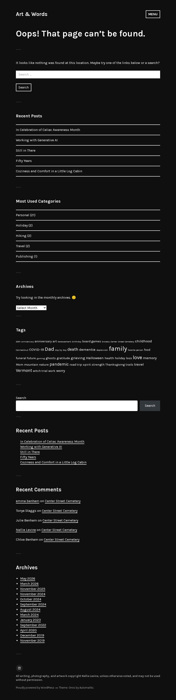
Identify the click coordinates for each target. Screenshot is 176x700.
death (72, 349)
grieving (78, 358)
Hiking (21, 236)
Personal (22, 215)
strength (98, 364)
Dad (49, 349)
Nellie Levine (26, 530)
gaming (41, 358)
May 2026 (27, 578)
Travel (20, 246)
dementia (87, 349)
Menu (153, 14)
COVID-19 (36, 349)
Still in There (25, 150)
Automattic (86, 687)
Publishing (24, 256)
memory (150, 358)
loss (129, 358)
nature (44, 364)
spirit (87, 364)
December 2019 (32, 635)
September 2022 (33, 625)
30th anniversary (25, 341)
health (109, 358)
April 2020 (28, 630)
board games (91, 341)
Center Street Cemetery (122, 341)
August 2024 (30, 609)
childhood (143, 341)
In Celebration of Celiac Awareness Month (48, 130)
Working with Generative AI (37, 140)
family (118, 348)
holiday (120, 358)
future (31, 358)
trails (129, 364)
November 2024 (32, 594)
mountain (31, 364)
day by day (61, 350)
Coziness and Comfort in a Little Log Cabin (49, 171)
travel (139, 364)
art (55, 341)
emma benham (27, 501)
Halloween (95, 358)
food (147, 350)
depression (102, 350)
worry (60, 370)
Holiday (22, 225)
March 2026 (29, 584)
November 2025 (32, 589)
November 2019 (32, 640)
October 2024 (30, 599)
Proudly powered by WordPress (35, 687)
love (137, 357)
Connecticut (22, 350)
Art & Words (31, 14)
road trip (76, 364)
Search (21, 398)
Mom (19, 364)
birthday (76, 341)
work (51, 371)
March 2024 (29, 615)
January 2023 (30, 620)
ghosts (51, 358)
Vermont (24, 370)
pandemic (59, 364)
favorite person (135, 350)
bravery (106, 341)
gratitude (63, 358)
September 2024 (33, 604)
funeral (21, 358)
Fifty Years (24, 161)
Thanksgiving (115, 364)
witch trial (40, 371)
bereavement (64, 341)
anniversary (43, 341)
